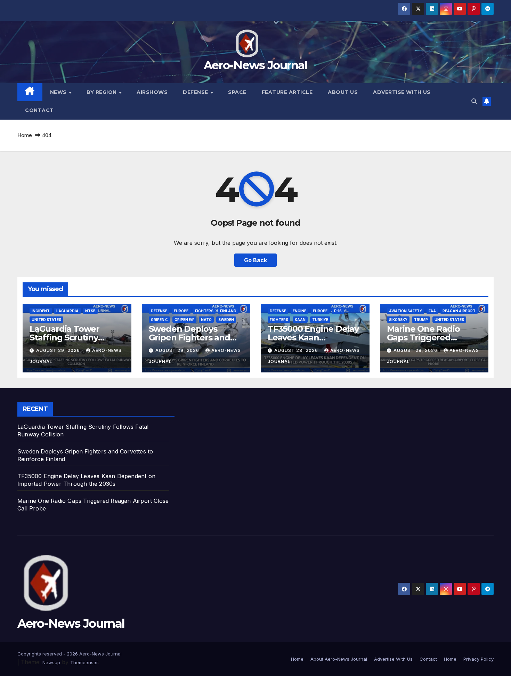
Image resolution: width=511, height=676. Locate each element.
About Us (343, 92)
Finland (228, 311)
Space (237, 92)
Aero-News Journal (255, 65)
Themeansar (84, 662)
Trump (421, 319)
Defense (196, 92)
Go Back (255, 260)
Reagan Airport (459, 311)
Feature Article (287, 92)
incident (41, 311)
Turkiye (320, 319)
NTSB (90, 311)
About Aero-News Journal (338, 659)
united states (46, 319)
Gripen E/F (184, 319)
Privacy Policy (478, 659)
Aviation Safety (405, 311)
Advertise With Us (402, 92)
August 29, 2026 (58, 350)
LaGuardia (67, 311)
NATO (206, 319)
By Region (102, 92)
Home (24, 135)
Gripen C (159, 319)
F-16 (338, 311)
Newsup (51, 662)
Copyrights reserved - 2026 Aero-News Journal (69, 654)
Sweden (226, 319)
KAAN (300, 319)
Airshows (152, 92)
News (59, 92)
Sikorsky (398, 319)
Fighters (204, 311)
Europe (181, 311)
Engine (299, 311)
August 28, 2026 (296, 350)
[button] (474, 101)
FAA (432, 311)
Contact (39, 110)
